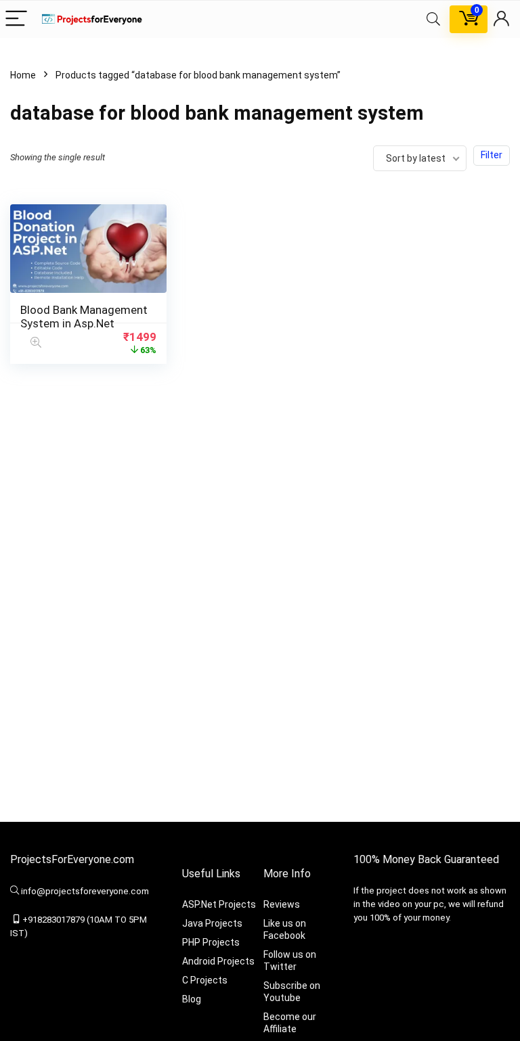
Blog (191, 999)
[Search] (433, 19)
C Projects (205, 980)
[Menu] (16, 19)
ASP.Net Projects (219, 904)
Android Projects (218, 961)
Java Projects (212, 923)
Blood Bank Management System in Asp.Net (84, 316)
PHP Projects (211, 942)
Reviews (281, 904)
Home (23, 75)
